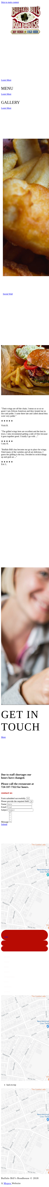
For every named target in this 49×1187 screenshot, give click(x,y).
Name (3, 804)
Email (3, 807)
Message (5, 822)
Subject (4, 810)
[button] (7, 957)
